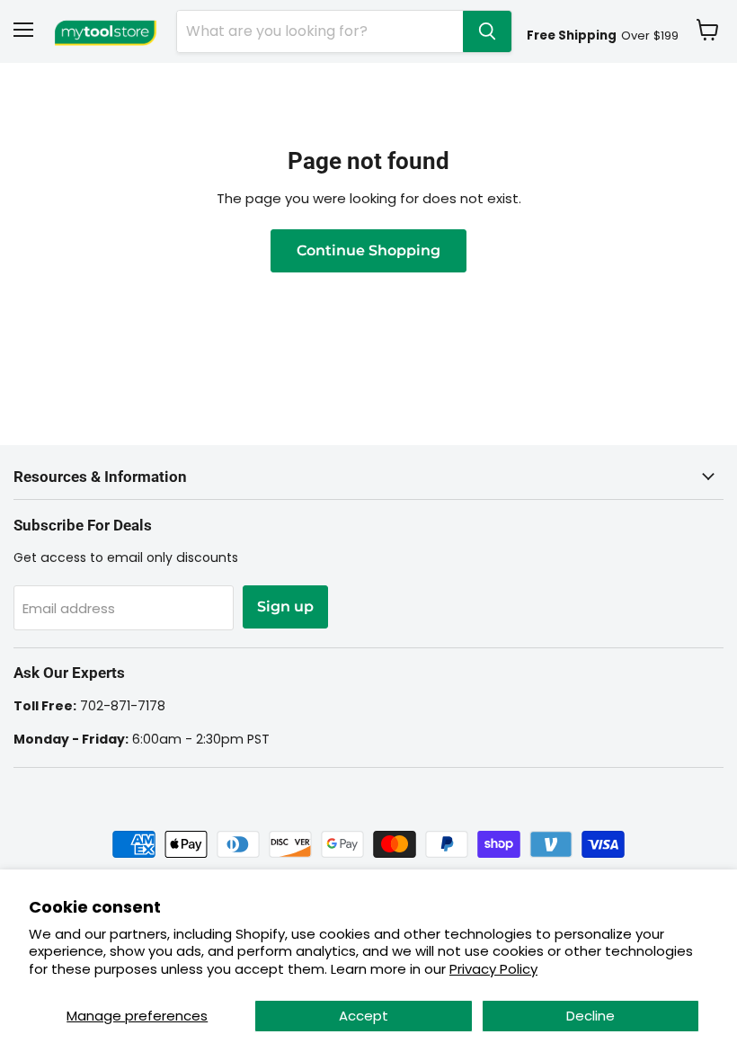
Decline (590, 1015)
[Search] (487, 31)
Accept (363, 1015)
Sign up (285, 606)
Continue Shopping (368, 250)
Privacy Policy (493, 968)
